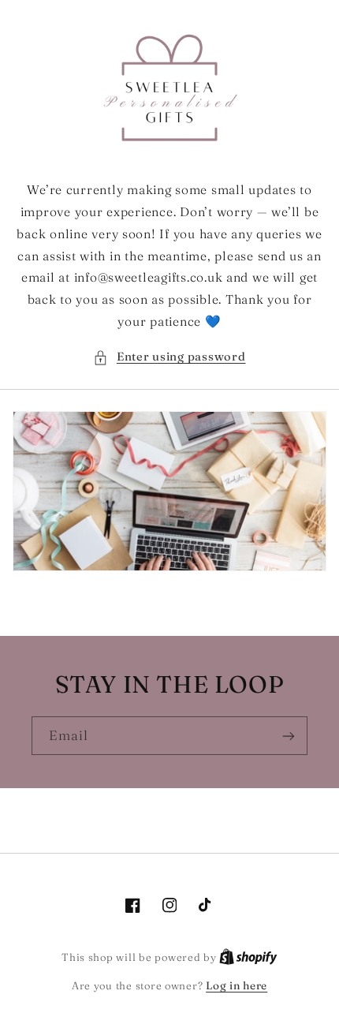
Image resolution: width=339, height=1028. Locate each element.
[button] (169, 357)
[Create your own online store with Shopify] (248, 957)
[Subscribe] (288, 735)
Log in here (236, 985)
